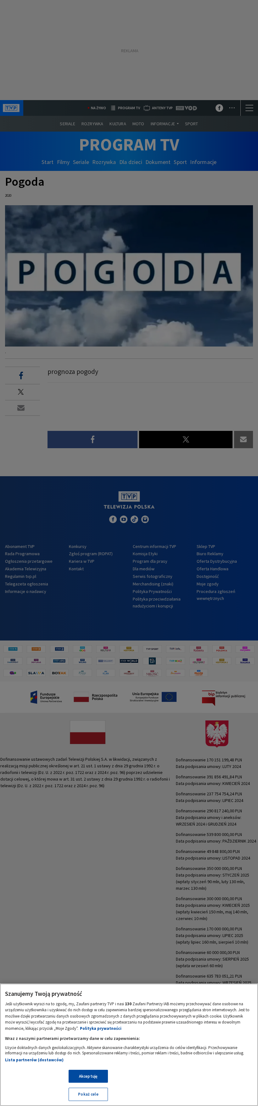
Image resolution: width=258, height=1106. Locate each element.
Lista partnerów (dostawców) (34, 1060)
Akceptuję (88, 1076)
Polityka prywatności (100, 1028)
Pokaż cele (88, 1094)
